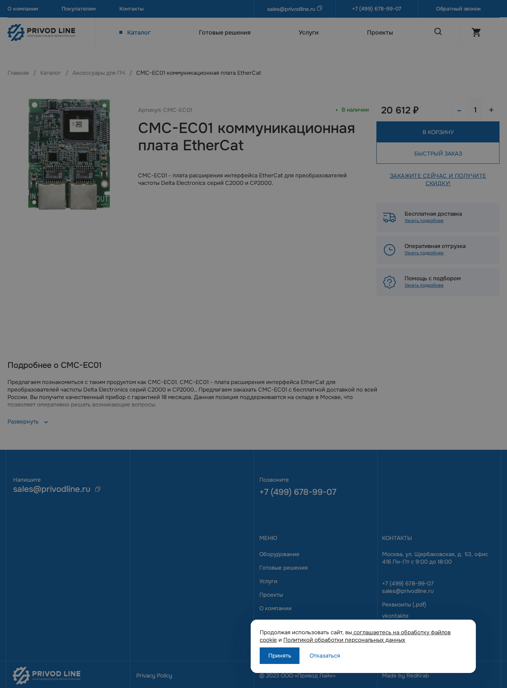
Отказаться (325, 655)
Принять (279, 655)
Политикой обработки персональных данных (344, 640)
